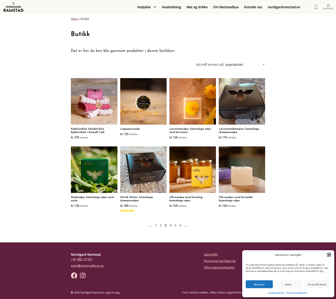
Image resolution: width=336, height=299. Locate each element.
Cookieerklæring (276, 292)
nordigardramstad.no (284, 7)
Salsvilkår (211, 254)
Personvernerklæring (296, 292)
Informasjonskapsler (219, 267)
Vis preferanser (317, 284)
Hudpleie (144, 7)
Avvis (288, 284)
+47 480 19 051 (82, 259)
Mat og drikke (197, 7)
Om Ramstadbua (226, 7)
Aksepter (259, 284)
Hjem (74, 19)
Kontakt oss (253, 7)
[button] (329, 255)
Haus (117, 292)
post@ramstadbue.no (87, 266)
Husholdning (171, 7)
